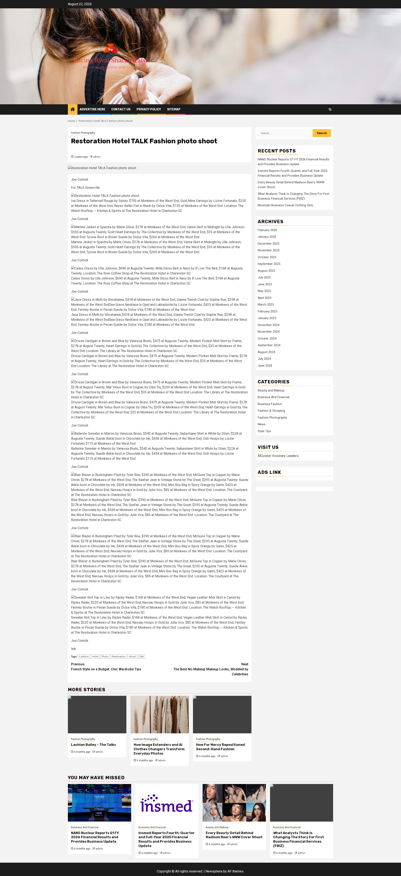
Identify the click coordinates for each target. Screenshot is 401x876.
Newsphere (214, 871)
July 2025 (264, 277)
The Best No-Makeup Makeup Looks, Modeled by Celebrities (210, 669)
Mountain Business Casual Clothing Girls (285, 205)
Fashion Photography (83, 132)
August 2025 (266, 271)
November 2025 (268, 250)
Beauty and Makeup (271, 390)
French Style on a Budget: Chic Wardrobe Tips (106, 666)
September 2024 (269, 345)
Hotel (95, 656)
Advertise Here (92, 109)
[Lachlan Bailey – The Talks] (97, 714)
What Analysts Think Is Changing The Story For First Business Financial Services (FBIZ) (298, 839)
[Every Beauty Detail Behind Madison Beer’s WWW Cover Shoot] (234, 803)
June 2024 (265, 366)
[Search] (330, 109)
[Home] (72, 110)
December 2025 (268, 243)
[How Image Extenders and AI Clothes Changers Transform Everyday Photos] (160, 714)
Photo (105, 656)
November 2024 (268, 332)
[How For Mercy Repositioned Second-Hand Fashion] (222, 714)
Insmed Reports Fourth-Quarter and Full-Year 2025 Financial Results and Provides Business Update (166, 839)
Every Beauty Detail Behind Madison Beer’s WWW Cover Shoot (234, 835)
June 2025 (265, 284)
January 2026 (267, 237)
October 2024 (267, 338)
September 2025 (269, 264)
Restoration (119, 656)
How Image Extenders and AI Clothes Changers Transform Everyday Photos (159, 749)
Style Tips (264, 431)
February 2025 (267, 311)
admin (96, 156)
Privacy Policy (149, 109)
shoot (132, 656)
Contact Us (121, 109)
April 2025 (264, 298)
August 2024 (266, 352)
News (261, 424)
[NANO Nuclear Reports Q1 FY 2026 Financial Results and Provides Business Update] (99, 803)
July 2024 (264, 359)
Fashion (84, 656)
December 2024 (268, 325)
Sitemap (173, 109)
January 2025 (267, 318)
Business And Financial (273, 397)
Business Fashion (270, 404)
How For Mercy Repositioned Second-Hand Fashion (220, 747)
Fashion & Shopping (271, 411)
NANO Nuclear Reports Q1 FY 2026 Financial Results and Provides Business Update (95, 837)
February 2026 (267, 230)
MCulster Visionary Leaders (278, 456)
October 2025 (267, 257)
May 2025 (264, 291)
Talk (141, 656)
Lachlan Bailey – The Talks (93, 745)
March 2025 (266, 305)
